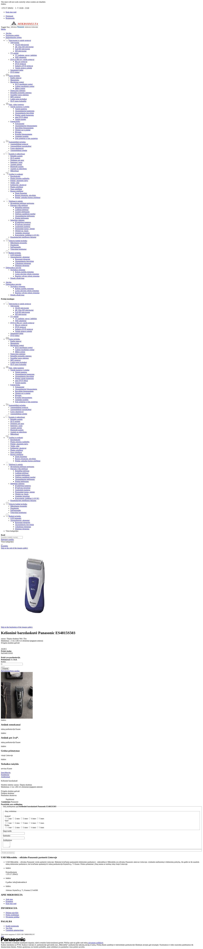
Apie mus (9, 899)
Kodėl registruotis (12, 926)
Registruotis (10, 18)
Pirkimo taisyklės (12, 913)
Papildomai (5, 775)
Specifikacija (5, 773)
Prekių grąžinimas (12, 915)
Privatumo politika (12, 917)
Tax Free (9, 928)
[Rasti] (2, 544)
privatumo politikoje (95, 943)
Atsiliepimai (5, 777)
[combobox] (12, 537)
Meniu (3, 29)
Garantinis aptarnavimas (14, 930)
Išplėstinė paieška (7, 540)
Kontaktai (9, 901)
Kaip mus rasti (11, 12)
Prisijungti (9, 16)
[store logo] (24, 27)
